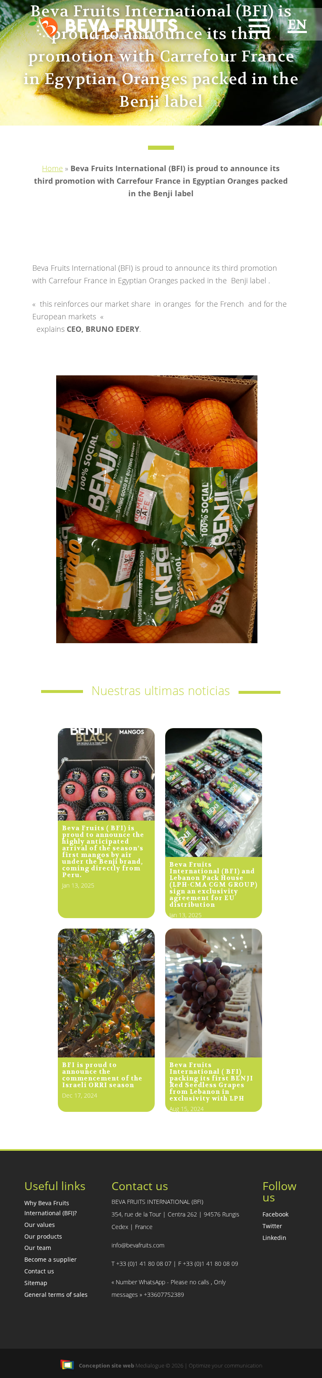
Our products (43, 1236)
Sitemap (35, 1283)
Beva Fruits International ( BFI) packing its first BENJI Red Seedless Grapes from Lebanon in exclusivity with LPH (211, 1082)
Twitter (272, 1226)
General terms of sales (56, 1294)
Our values (39, 1225)
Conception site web (106, 1365)
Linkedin (274, 1238)
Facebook (275, 1214)
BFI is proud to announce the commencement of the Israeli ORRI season (102, 1075)
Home (52, 168)
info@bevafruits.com (138, 1245)
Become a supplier (50, 1259)
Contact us (39, 1271)
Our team (37, 1248)
